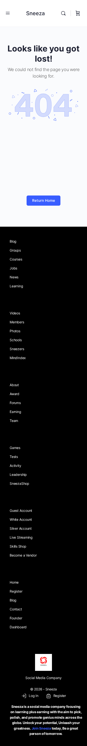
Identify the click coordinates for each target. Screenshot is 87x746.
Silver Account (21, 528)
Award (14, 394)
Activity (15, 466)
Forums (15, 403)
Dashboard (18, 627)
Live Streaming (21, 537)
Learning (16, 286)
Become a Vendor (23, 555)
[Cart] (78, 13)
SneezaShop (19, 483)
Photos (15, 331)
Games (15, 448)
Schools (16, 340)
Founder (16, 618)
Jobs (13, 268)
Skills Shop (18, 546)
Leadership (18, 474)
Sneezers (17, 349)
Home (14, 582)
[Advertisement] (43, 159)
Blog (13, 241)
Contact (16, 609)
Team (14, 421)
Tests (14, 457)
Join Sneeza (41, 728)
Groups (15, 250)
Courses (16, 259)
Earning (15, 412)
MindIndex (18, 358)
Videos (15, 313)
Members (17, 322)
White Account (21, 519)
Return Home (43, 200)
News (14, 277)
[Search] (64, 13)
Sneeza (35, 13)
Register (16, 591)
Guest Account (21, 510)
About (14, 385)
